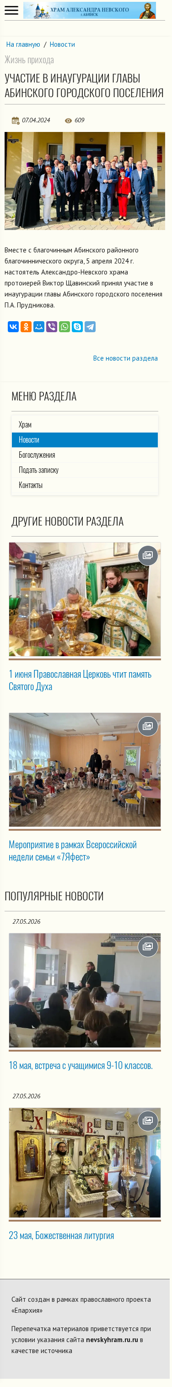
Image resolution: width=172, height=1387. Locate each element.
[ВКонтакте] (13, 326)
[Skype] (77, 326)
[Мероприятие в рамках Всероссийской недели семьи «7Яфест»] (85, 770)
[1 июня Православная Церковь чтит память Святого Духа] (85, 599)
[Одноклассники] (26, 326)
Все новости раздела (125, 358)
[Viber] (51, 326)
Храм (25, 424)
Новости (62, 44)
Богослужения (37, 455)
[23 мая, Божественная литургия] (85, 1162)
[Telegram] (90, 326)
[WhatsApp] (64, 326)
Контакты (31, 485)
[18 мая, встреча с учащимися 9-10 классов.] (85, 990)
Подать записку (39, 470)
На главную (23, 44)
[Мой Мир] (38, 326)
